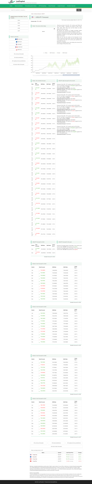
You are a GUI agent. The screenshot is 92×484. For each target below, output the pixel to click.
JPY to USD (39, 21)
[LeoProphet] (11, 1)
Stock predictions (19, 5)
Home (11, 5)
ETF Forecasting (42, 5)
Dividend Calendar (71, 5)
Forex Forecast (52, 5)
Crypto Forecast (61, 5)
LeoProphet (20, 1)
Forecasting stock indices (30, 5)
